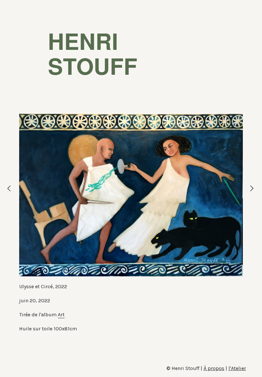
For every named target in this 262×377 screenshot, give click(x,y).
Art (61, 315)
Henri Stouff (92, 53)
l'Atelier (237, 368)
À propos (214, 368)
